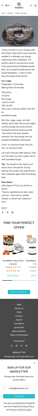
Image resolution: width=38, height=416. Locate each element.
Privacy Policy (27, 406)
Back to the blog (19, 292)
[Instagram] (16, 345)
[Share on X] (7, 213)
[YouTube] (21, 345)
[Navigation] (2, 5)
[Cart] (35, 5)
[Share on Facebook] (2, 213)
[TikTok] (26, 345)
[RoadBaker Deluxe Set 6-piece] (13, 245)
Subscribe (19, 396)
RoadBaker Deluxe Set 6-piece (13, 262)
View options (13, 275)
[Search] (31, 5)
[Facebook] (11, 345)
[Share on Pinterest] (12, 213)
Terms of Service (18, 410)
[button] (8, 5)
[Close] (34, 363)
